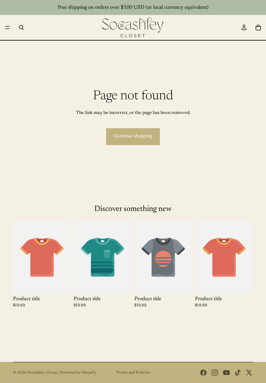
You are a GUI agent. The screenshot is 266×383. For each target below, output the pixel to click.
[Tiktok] (238, 373)
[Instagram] (215, 373)
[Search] (21, 27)
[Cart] (258, 27)
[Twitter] (249, 373)
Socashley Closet (42, 373)
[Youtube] (226, 373)
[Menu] (7, 27)
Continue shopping (133, 136)
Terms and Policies (133, 373)
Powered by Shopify (78, 373)
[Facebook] (203, 373)
